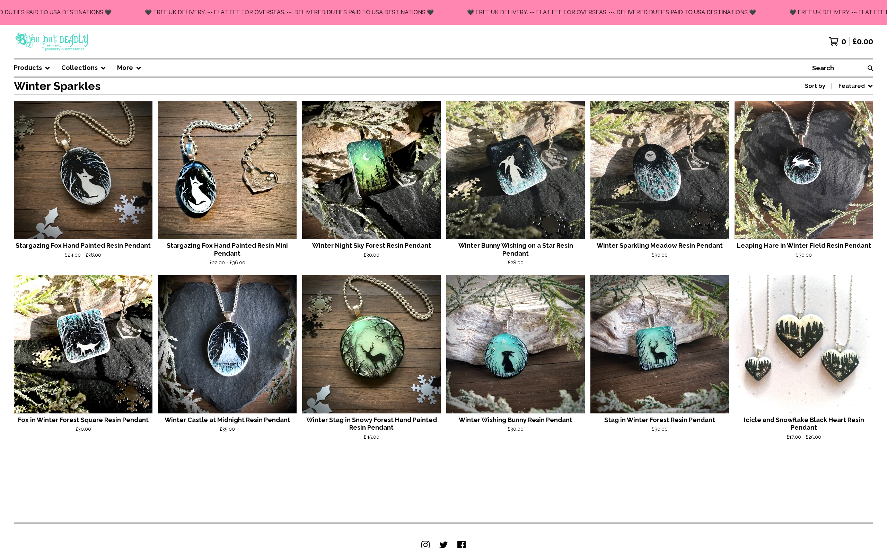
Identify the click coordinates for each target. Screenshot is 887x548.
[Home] (52, 41)
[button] (443, 12)
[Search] (870, 68)
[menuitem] (32, 68)
